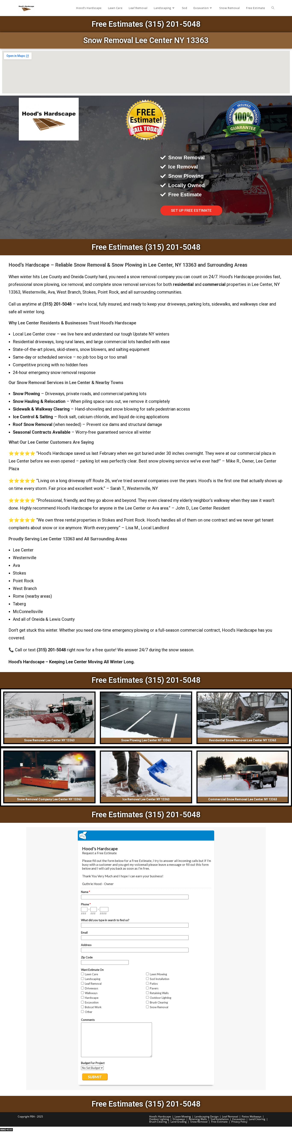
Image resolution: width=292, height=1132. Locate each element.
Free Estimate (219, 1121)
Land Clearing (257, 1119)
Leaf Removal (230, 1116)
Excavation (238, 1119)
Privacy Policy (239, 1121)
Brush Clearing (158, 1121)
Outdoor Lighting (159, 1119)
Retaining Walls (198, 1119)
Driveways (179, 1119)
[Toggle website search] (272, 8)
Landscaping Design (206, 1116)
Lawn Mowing (183, 1116)
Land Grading (179, 1121)
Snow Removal (199, 1121)
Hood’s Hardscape (160, 1116)
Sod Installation (220, 1119)
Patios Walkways (251, 1116)
